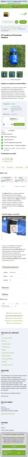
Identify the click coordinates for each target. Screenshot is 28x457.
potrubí (12, 260)
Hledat (16, 22)
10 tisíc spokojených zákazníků (13, 142)
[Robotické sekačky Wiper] (14, 313)
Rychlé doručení (8, 139)
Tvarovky (4, 246)
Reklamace (4, 361)
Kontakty (4, 349)
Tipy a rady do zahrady (7, 338)
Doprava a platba (6, 346)
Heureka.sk (23, 179)
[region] (14, 183)
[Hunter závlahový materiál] (14, 318)
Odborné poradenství (10, 137)
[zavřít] (26, 1)
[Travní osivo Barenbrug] (14, 323)
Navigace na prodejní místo (8, 413)
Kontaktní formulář (6, 344)
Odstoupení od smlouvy (7, 364)
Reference (4, 340)
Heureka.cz (8, 179)
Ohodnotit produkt (15, 79)
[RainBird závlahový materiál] (14, 320)
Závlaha (6, 27)
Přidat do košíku (19, 124)
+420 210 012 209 (7, 5)
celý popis (21, 98)
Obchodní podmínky (6, 355)
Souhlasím (14, 446)
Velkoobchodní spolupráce (8, 352)
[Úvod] (7, 14)
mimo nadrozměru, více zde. (14, 3)
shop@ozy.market (8, 161)
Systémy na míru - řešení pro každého (15, 145)
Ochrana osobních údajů (7, 358)
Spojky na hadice (12, 29)
